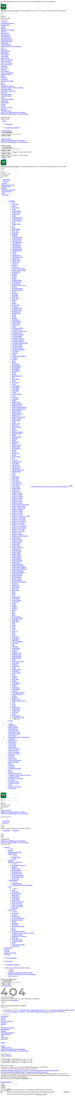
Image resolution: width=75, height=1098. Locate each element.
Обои (13, 890)
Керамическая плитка (7, 1027)
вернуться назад (6, 1000)
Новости (3, 1018)
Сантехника (15, 913)
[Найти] (2, 14)
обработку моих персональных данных (32, 1010)
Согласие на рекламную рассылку (37, 1072)
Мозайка (3, 1031)
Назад (12, 849)
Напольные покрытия (18, 865)
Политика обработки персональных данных (14, 1070)
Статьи (3, 1019)
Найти (3, 1085)
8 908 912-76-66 (15, 114)
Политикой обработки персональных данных (41, 1011)
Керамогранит (16, 857)
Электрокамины (17, 883)
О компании (4, 1016)
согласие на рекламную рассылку (14, 1011)
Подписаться (5, 1014)
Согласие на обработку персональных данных (44, 1070)
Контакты (4, 1022)
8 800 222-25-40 (6, 110)
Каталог (10, 850)
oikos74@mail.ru (7, 131)
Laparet (3, 1046)
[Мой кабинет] (1, 819)
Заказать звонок (13, 976)
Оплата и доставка (6, 1021)
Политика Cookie (40, 1094)
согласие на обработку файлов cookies (62, 1010)
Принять (66, 1092)
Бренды (3, 1042)
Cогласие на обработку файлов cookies (13, 1072)
